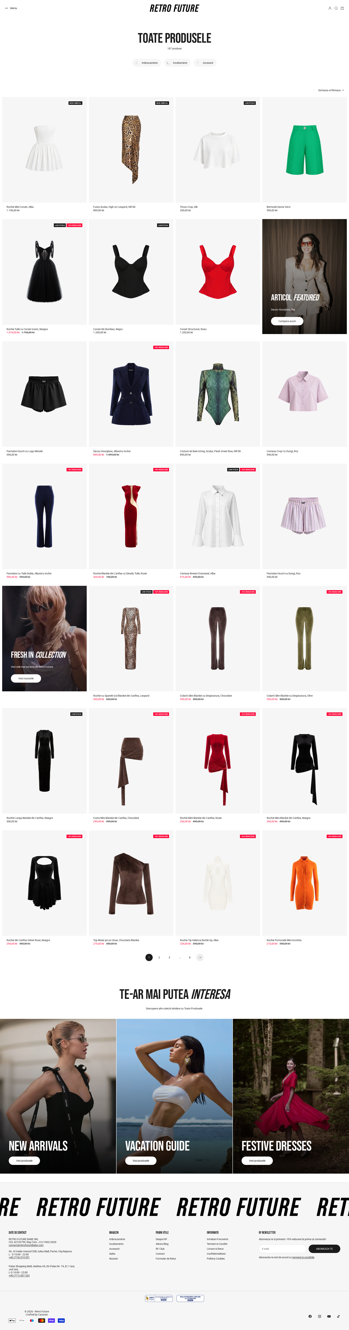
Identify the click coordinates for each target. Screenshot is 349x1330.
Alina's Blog (162, 1243)
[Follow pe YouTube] (329, 1316)
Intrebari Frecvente (217, 1239)
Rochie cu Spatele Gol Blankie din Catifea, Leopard (121, 695)
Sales (112, 1253)
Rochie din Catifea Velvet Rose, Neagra (28, 940)
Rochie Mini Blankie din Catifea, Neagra (288, 817)
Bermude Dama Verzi (278, 206)
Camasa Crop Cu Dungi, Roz (282, 451)
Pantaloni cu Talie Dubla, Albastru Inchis (29, 573)
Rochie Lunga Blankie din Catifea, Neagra (30, 817)
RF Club (160, 1248)
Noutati (113, 1258)
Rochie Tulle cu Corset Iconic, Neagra (27, 329)
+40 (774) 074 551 (19, 1257)
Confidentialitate (216, 1253)
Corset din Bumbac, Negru (108, 329)
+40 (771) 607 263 (19, 1275)
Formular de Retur (166, 1258)
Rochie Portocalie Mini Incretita (284, 940)
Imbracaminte (117, 1239)
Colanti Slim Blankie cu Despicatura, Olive (290, 695)
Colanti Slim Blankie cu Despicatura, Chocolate (206, 695)
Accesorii (114, 1248)
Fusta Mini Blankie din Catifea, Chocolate (116, 817)
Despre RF (161, 1239)
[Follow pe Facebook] (310, 1316)
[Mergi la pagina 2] (200, 957)
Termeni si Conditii (217, 1243)
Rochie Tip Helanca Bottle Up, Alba (199, 940)
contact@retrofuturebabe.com (26, 1245)
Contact (160, 1253)
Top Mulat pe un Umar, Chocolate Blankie (116, 940)
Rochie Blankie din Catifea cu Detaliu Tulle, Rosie (120, 573)
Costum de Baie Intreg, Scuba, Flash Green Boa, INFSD (210, 451)
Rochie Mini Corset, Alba (20, 206)
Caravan (43, 1314)
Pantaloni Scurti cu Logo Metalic (25, 451)
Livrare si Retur (215, 1248)
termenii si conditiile (303, 1257)
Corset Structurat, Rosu (193, 329)
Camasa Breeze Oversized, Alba (197, 573)
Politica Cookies (216, 1258)
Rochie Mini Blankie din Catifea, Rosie (201, 817)
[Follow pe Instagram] (319, 1316)
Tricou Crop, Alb (189, 206)
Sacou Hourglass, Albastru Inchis (112, 451)
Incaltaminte (116, 1243)
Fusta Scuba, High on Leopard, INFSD (114, 206)
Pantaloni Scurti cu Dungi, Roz (283, 573)
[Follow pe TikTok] (338, 1316)
